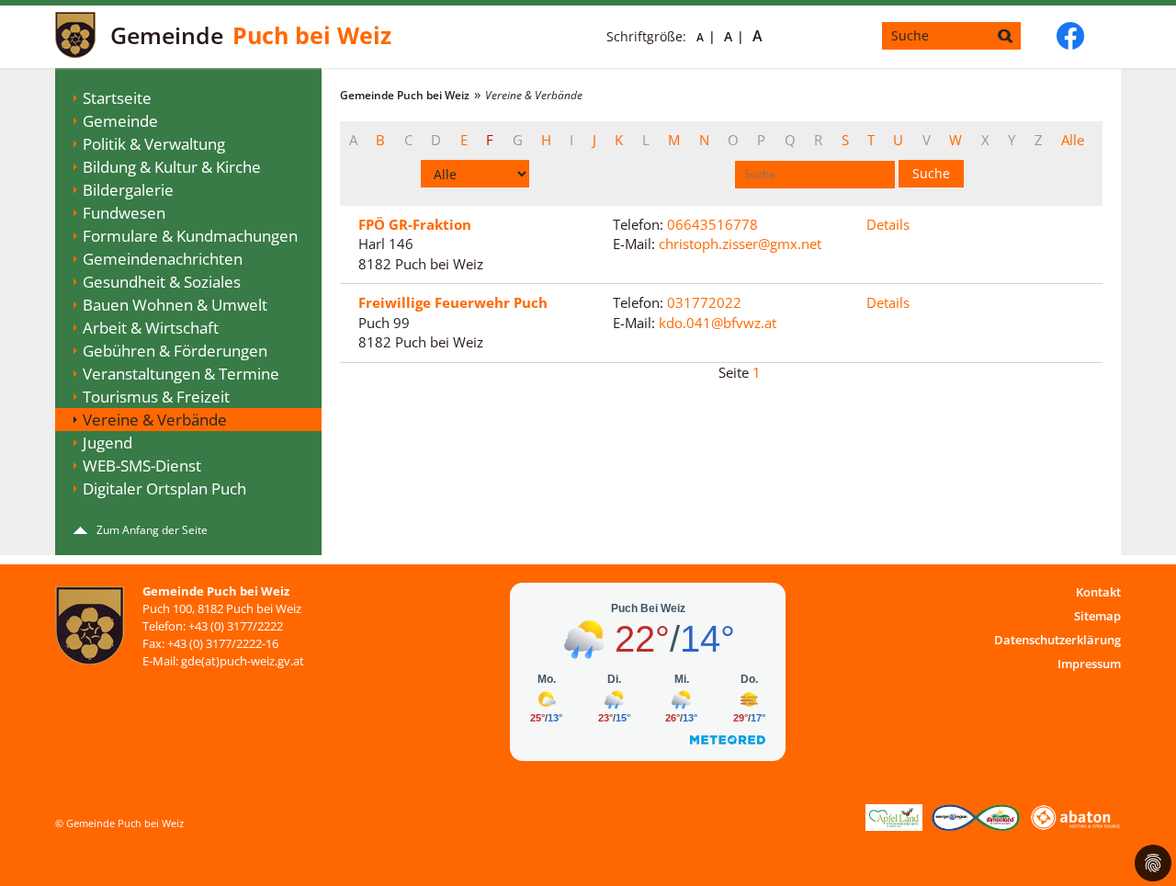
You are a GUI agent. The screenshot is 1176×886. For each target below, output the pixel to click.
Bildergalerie (128, 189)
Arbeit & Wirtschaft (151, 327)
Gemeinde (120, 120)
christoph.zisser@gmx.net (740, 243)
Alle (1072, 140)
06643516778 (712, 224)
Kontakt (1098, 592)
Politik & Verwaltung (154, 143)
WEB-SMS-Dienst (142, 465)
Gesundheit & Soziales (162, 281)
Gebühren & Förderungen (175, 350)
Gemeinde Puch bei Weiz (404, 95)
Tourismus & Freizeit (156, 396)
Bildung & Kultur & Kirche (172, 166)
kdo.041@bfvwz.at (717, 322)
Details (888, 224)
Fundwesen (124, 212)
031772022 (704, 302)
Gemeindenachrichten (163, 258)
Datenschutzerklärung (1057, 639)
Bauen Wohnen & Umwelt (175, 304)
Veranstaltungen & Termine (181, 373)
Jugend (107, 442)
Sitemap (1097, 616)
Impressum (1089, 663)
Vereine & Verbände (155, 419)
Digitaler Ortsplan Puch (164, 488)
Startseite (117, 97)
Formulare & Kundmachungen (190, 235)
